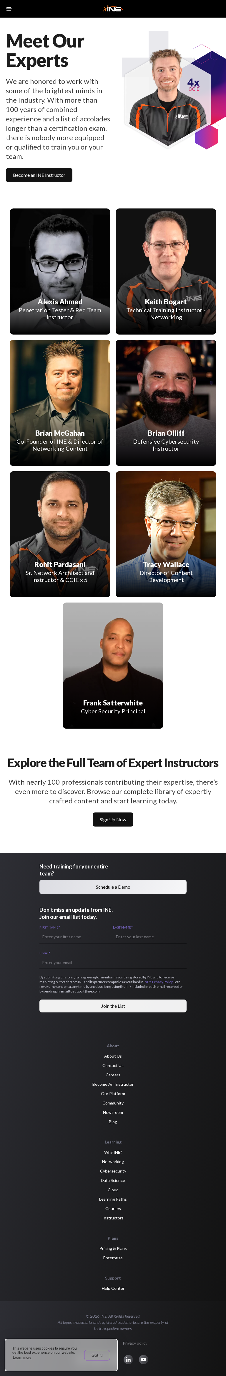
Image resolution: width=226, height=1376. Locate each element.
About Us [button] (113, 1055)
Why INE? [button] (113, 1152)
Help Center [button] (113, 1288)
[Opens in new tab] (65, 221)
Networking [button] (113, 1161)
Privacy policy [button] (135, 1343)
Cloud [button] (113, 1189)
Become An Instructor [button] (113, 1084)
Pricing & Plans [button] (113, 1248)
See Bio (89, 221)
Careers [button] (113, 1074)
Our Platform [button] (113, 1093)
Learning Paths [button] (113, 1199)
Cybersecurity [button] (113, 1170)
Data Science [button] (113, 1180)
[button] (128, 1359)
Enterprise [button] (113, 1257)
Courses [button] (113, 1208)
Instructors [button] (113, 1217)
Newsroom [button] (113, 1112)
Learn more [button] (22, 1357)
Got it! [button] (97, 1355)
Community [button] (113, 1102)
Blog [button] (113, 1121)
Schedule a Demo (113, 887)
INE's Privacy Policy (158, 982)
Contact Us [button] (113, 1065)
